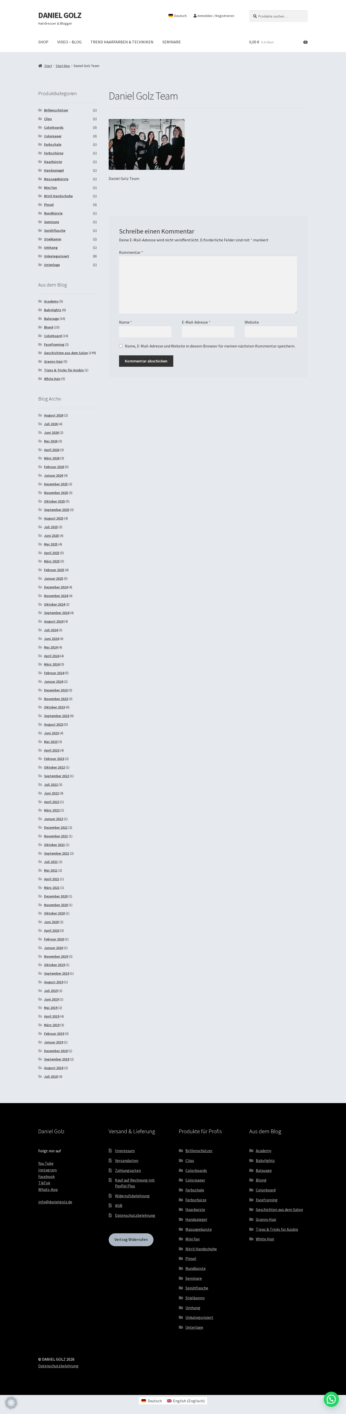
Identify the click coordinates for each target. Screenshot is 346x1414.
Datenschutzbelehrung (135, 1215)
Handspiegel (54, 170)
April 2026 (51, 449)
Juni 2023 (51, 733)
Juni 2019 (51, 999)
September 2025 (56, 509)
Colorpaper (53, 136)
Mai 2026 (50, 441)
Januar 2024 (53, 681)
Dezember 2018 (56, 1051)
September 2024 (56, 612)
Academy (51, 301)
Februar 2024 (54, 673)
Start (48, 65)
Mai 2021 (50, 870)
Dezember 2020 (56, 896)
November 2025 (56, 492)
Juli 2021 (51, 861)
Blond (48, 327)
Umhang (50, 247)
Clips (48, 119)
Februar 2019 (54, 1033)
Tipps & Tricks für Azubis (64, 370)
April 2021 (51, 879)
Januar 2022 (53, 819)
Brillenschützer (56, 110)
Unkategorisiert (56, 256)
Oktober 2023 (54, 707)
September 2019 (56, 973)
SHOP (43, 41)
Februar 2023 (54, 758)
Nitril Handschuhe (58, 196)
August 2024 (53, 621)
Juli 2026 (51, 424)
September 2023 (56, 715)
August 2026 (53, 415)
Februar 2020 (54, 939)
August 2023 (53, 724)
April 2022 (51, 802)
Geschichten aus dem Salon (66, 353)
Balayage (51, 318)
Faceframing (54, 344)
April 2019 (51, 1016)
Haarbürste (53, 161)
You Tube (45, 1163)
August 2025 (53, 518)
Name (125, 322)
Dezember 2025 (56, 484)
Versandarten (126, 1160)
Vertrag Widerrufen (131, 1239)
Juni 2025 (51, 535)
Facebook (46, 1176)
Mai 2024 (50, 647)
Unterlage (52, 264)
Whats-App (48, 1189)
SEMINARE (171, 41)
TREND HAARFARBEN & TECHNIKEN (121, 41)
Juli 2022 (51, 784)
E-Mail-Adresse (196, 322)
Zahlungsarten (128, 1170)
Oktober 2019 (54, 964)
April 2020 (51, 930)
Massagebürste (56, 179)
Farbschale (52, 144)
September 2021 (56, 853)
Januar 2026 (53, 475)
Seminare (51, 222)
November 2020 (56, 905)
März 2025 (52, 561)
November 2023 (56, 698)
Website (252, 322)
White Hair (52, 378)
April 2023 (51, 750)
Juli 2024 (51, 630)
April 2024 (51, 656)
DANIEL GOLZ (59, 15)
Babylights (52, 310)
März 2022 (52, 810)
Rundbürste (53, 213)
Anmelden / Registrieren (215, 15)
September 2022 (56, 776)
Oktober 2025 (54, 501)
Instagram (47, 1169)
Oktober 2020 (54, 913)
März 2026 (52, 458)
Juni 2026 (51, 432)
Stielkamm (52, 239)
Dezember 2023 (56, 690)
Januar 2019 (53, 1042)
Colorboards (54, 127)
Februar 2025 (54, 570)
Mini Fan (50, 187)
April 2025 (51, 553)
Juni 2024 (51, 638)
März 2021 (52, 887)
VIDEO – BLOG (69, 41)
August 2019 (53, 982)
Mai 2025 (50, 544)
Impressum (125, 1150)
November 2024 (56, 595)
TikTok (44, 1182)
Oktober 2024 (54, 604)
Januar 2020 (53, 947)
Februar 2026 (54, 466)
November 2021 (56, 836)
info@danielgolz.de (55, 1201)
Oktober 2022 (54, 767)
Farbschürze (53, 153)
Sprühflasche (54, 230)
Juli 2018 (51, 1076)
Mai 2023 (50, 741)
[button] (11, 1403)
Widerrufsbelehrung (132, 1195)
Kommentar (131, 252)
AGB (118, 1205)
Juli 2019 (51, 990)
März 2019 (52, 1025)
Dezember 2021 (56, 827)
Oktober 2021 (54, 844)
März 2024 (52, 664)
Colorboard (53, 336)
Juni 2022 (51, 793)
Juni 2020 (51, 922)
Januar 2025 (53, 578)
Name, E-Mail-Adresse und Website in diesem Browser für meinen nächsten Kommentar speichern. (210, 345)
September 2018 (56, 1059)
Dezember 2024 (56, 587)
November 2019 (56, 956)
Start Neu (63, 65)
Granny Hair (53, 361)
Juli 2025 (51, 527)
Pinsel (49, 204)
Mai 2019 (50, 1007)
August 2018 (53, 1068)
